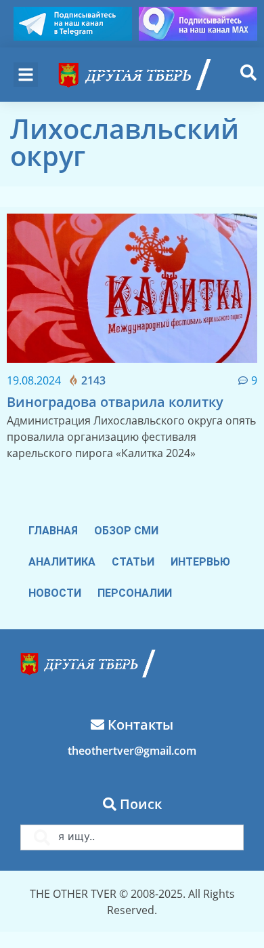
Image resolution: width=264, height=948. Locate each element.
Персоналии (134, 593)
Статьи (133, 561)
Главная (53, 530)
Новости (54, 593)
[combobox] (132, 837)
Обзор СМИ (126, 530)
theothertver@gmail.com (132, 750)
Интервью (200, 561)
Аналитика (61, 561)
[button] (26, 74)
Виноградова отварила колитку (115, 402)
